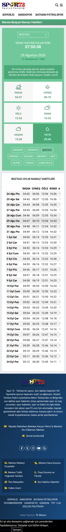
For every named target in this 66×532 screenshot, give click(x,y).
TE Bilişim (41, 515)
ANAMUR (18, 150)
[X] (27, 448)
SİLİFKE (16, 162)
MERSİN (41, 156)
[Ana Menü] (61, 5)
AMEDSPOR (25, 14)
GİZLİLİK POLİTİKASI (33, 506)
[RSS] (44, 448)
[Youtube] (38, 448)
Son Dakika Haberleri (48, 482)
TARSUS (29, 162)
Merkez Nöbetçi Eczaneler (15, 465)
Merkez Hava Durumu (49, 463)
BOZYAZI (47, 150)
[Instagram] (33, 448)
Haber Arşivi (14, 488)
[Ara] (56, 5)
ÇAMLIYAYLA (45, 162)
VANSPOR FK (31, 503)
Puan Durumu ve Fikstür (44, 474)
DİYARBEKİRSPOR (13, 503)
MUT (53, 156)
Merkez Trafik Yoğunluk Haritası (14, 474)
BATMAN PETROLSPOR (49, 14)
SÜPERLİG (8, 14)
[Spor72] (13, 5)
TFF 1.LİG (56, 503)
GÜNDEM (44, 503)
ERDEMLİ (14, 156)
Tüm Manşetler (15, 482)
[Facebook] (21, 448)
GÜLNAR (28, 156)
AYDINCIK (33, 150)
